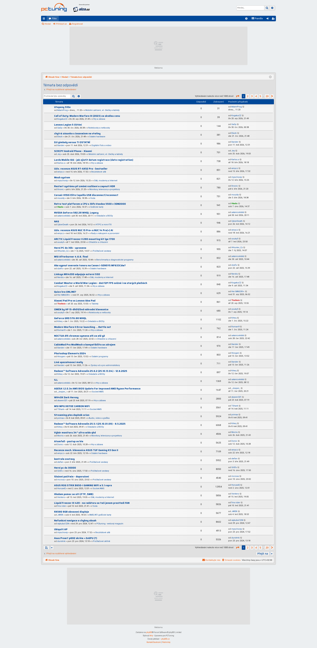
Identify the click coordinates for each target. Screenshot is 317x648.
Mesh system (62, 177)
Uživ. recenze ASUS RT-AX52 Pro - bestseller (81, 169)
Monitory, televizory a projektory (104, 189)
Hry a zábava (99, 119)
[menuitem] (246, 18)
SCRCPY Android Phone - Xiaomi (73, 151)
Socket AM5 (97, 392)
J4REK (60, 515)
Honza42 (61, 488)
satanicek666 (63, 216)
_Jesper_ (61, 392)
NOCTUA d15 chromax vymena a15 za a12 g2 (79, 336)
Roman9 (61, 330)
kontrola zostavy (64, 459)
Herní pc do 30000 (65, 468)
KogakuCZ (62, 119)
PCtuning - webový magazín (109, 523)
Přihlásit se (61, 24)
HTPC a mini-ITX (104, 224)
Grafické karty (96, 207)
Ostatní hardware (97, 136)
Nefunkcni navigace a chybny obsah (75, 520)
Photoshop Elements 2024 (70, 353)
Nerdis (60, 277)
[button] (237, 96)
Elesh (60, 136)
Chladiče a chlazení (98, 242)
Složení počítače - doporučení (71, 476)
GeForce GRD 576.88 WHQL (70, 318)
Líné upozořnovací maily (68, 362)
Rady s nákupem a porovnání (105, 233)
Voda (92, 198)
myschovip (62, 180)
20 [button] (267, 96)
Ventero (61, 497)
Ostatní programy (100, 356)
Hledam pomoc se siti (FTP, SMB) (73, 494)
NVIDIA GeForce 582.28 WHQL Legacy (76, 213)
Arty (151, 636)
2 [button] (247, 96)
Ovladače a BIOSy (104, 216)
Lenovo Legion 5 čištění (68, 125)
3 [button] (252, 96)
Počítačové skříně (101, 541)
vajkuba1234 (63, 523)
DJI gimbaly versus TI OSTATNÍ (72, 142)
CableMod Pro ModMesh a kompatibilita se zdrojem (84, 345)
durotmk (61, 541)
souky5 (60, 242)
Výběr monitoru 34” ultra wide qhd (75, 433)
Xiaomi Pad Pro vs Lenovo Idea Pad (74, 301)
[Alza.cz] (81, 8)
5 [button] (260, 96)
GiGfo (60, 471)
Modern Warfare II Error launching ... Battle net (82, 327)
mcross (61, 479)
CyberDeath (62, 224)
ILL (56, 380)
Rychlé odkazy (45, 19)
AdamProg (62, 110)
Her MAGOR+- (63, 295)
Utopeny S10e (62, 107)
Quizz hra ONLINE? (65, 292)
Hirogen (61, 356)
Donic (60, 444)
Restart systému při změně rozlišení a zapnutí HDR (84, 186)
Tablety (95, 304)
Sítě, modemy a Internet (105, 180)
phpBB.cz (165, 639)
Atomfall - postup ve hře (68, 441)
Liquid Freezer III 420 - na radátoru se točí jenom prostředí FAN (92, 503)
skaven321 (62, 400)
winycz (60, 172)
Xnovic (60, 189)
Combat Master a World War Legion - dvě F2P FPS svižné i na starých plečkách (100, 283)
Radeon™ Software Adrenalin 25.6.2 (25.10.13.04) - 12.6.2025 (90, 371)
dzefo (60, 268)
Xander (60, 145)
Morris (60, 436)
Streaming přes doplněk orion (71, 415)
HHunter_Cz (63, 251)
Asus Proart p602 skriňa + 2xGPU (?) (75, 538)
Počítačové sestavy (102, 251)
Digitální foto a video (101, 145)
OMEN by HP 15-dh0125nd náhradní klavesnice (81, 309)
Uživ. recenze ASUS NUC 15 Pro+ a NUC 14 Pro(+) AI (83, 230)
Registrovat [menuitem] (274, 19)
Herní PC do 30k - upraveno (70, 248)
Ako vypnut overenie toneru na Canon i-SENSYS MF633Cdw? (90, 265)
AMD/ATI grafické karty (100, 515)
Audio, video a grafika (99, 418)
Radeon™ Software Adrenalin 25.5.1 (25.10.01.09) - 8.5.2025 (89, 424)
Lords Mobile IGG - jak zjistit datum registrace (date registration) (93, 160)
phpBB (149, 632)
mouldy (61, 198)
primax (60, 418)
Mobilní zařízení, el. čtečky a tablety (102, 110)
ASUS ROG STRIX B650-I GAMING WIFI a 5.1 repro (83, 485)
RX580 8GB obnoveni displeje (71, 512)
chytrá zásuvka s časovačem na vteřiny (77, 133)
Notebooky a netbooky (99, 128)
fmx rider (61, 506)
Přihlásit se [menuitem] (268, 19)
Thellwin (61, 304)
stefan (60, 462)
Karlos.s (61, 163)
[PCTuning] (54, 7)
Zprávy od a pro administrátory (105, 365)
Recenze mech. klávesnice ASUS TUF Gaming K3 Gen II (86, 450)
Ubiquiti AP (61, 529)
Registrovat (77, 24)
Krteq (59, 321)
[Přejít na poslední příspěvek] (243, 106)
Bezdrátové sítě (98, 172)
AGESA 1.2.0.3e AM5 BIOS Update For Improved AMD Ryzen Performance (97, 389)
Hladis (60, 207)
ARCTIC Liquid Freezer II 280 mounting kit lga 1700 (84, 239)
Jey (59, 154)
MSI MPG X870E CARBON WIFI (72, 406)
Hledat (47, 24)
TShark (60, 409)
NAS (56, 221)
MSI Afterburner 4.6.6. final (71, 257)
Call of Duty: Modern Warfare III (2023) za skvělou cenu (87, 116)
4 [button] (256, 96)
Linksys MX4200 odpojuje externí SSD (77, 274)
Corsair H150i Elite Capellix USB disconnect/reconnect (86, 195)
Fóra (54, 18)
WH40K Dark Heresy (66, 397)
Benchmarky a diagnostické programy (114, 260)
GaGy (59, 128)
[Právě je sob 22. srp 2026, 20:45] (270, 77)
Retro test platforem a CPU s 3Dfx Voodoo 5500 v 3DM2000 (90, 204)
